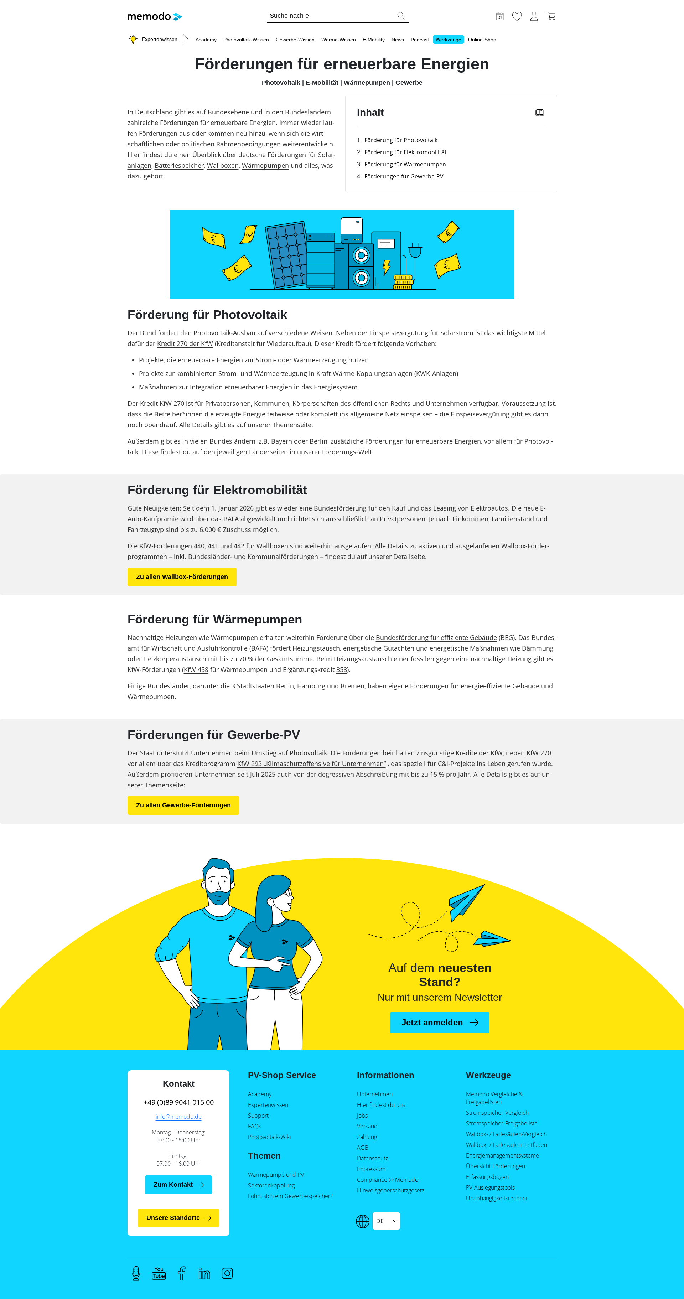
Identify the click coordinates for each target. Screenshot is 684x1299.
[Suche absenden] (400, 16)
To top (661, 1280)
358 (341, 669)
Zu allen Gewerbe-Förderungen (183, 805)
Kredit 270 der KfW (185, 343)
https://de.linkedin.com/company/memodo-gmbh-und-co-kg (204, 1273)
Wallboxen (223, 165)
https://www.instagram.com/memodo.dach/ (227, 1273)
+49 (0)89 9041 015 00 (179, 1102)
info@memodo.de (179, 1117)
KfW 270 (539, 753)
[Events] (500, 15)
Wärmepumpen (265, 165)
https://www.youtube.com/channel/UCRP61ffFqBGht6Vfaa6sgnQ (158, 1273)
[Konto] (534, 15)
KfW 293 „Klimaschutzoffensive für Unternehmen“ (311, 763)
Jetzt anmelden (432, 1022)
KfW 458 (196, 669)
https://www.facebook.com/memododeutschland (181, 1273)
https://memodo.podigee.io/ (136, 1273)
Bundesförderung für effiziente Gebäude (436, 637)
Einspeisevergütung (398, 332)
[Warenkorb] (551, 15)
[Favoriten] (517, 15)
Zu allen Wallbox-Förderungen (182, 576)
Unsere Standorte (173, 1217)
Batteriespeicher (179, 165)
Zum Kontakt (173, 1184)
